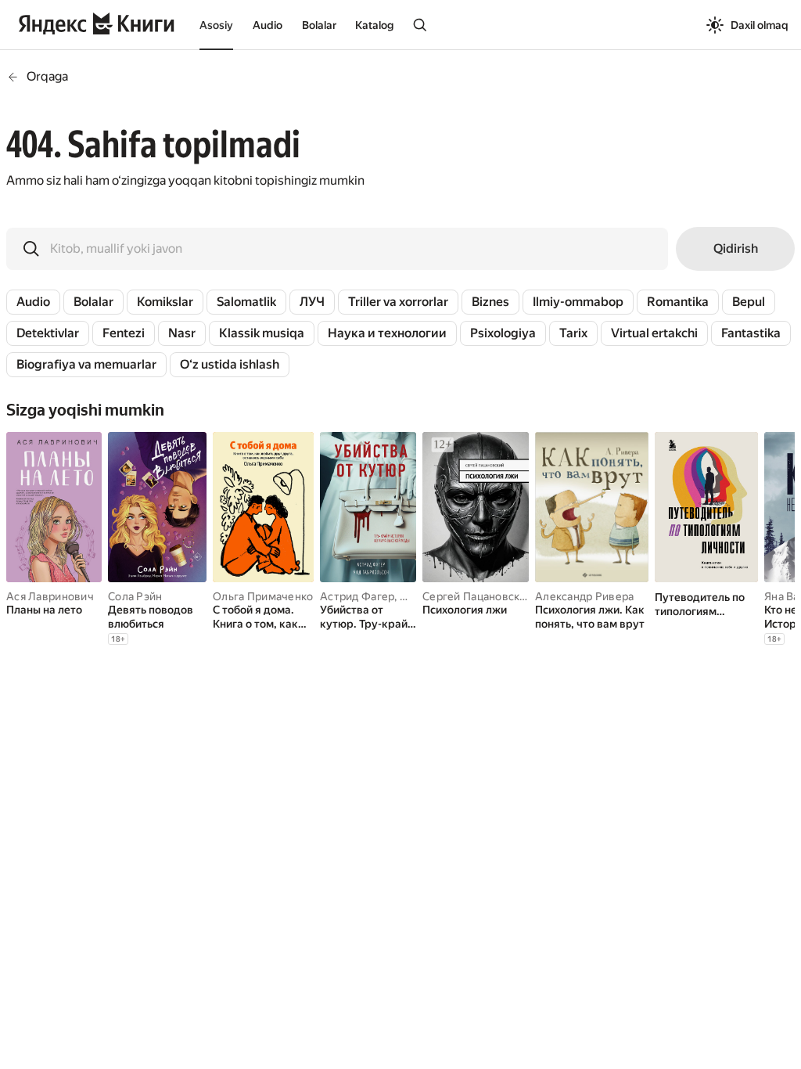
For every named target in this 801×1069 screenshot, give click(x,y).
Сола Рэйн (135, 596)
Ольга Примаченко (263, 596)
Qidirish (735, 248)
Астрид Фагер (357, 596)
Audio (267, 25)
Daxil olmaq (759, 25)
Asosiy (216, 25)
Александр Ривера (584, 596)
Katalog (374, 25)
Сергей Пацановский (477, 596)
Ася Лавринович (50, 596)
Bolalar (319, 25)
